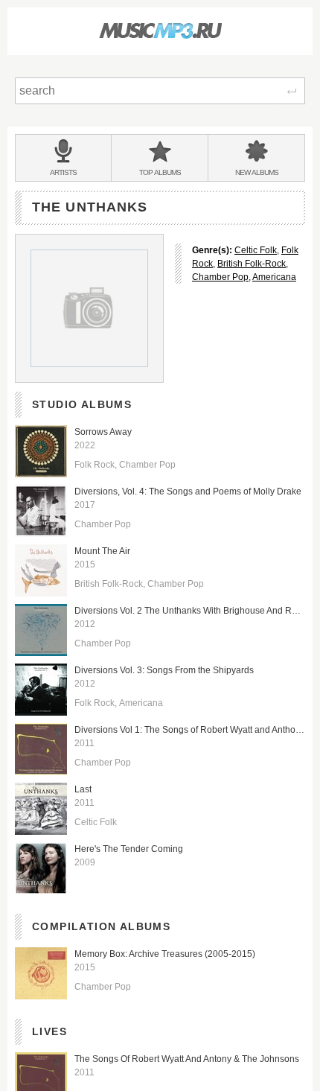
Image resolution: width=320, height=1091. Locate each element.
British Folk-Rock (251, 263)
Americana (274, 277)
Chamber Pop (220, 277)
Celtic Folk (255, 250)
